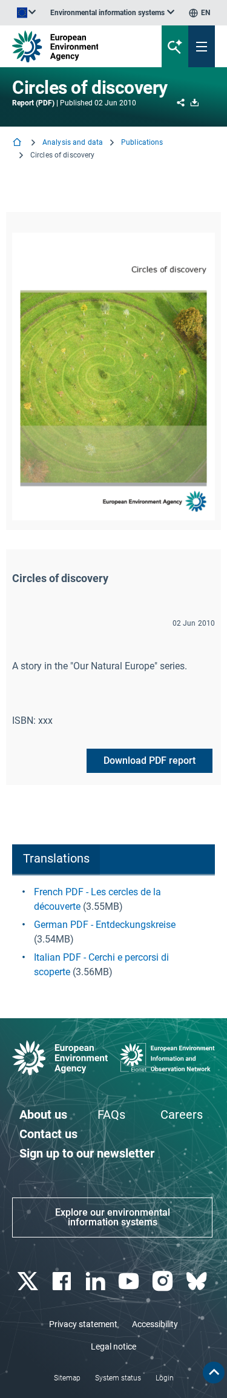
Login (165, 1378)
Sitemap (67, 1378)
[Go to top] (214, 1372)
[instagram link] (164, 1281)
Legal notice (113, 1346)
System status (118, 1378)
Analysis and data (72, 142)
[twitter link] (28, 1281)
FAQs (111, 1114)
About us (43, 1114)
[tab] (56, 859)
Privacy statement (83, 1324)
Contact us (48, 1134)
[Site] (76, 46)
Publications (142, 142)
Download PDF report (150, 760)
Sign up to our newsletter (86, 1153)
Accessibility (155, 1324)
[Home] (18, 143)
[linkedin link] (96, 1281)
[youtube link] (130, 1281)
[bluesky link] (197, 1281)
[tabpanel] (113, 932)
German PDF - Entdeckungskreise (105, 924)
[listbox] (112, 12)
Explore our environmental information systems (112, 1217)
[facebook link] (62, 1281)
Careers (181, 1114)
